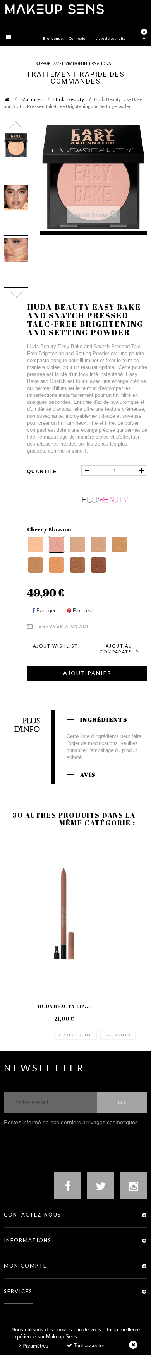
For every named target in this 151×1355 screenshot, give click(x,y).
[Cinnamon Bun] (77, 565)
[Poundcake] (98, 544)
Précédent (76, 1034)
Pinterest (82, 610)
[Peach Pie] (35, 544)
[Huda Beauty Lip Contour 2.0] (64, 913)
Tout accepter (88, 1345)
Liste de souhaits (110, 38)
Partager (45, 610)
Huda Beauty (68, 99)
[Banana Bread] (119, 544)
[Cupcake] (77, 544)
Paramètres (34, 1346)
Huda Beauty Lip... (64, 1006)
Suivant (116, 1034)
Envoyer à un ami (64, 626)
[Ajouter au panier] (19, 868)
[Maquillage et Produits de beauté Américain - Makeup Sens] (54, 9)
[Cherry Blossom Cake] (56, 544)
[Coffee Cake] (98, 565)
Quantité (42, 471)
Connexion (78, 38)
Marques (32, 99)
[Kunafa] (56, 565)
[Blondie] (35, 565)
